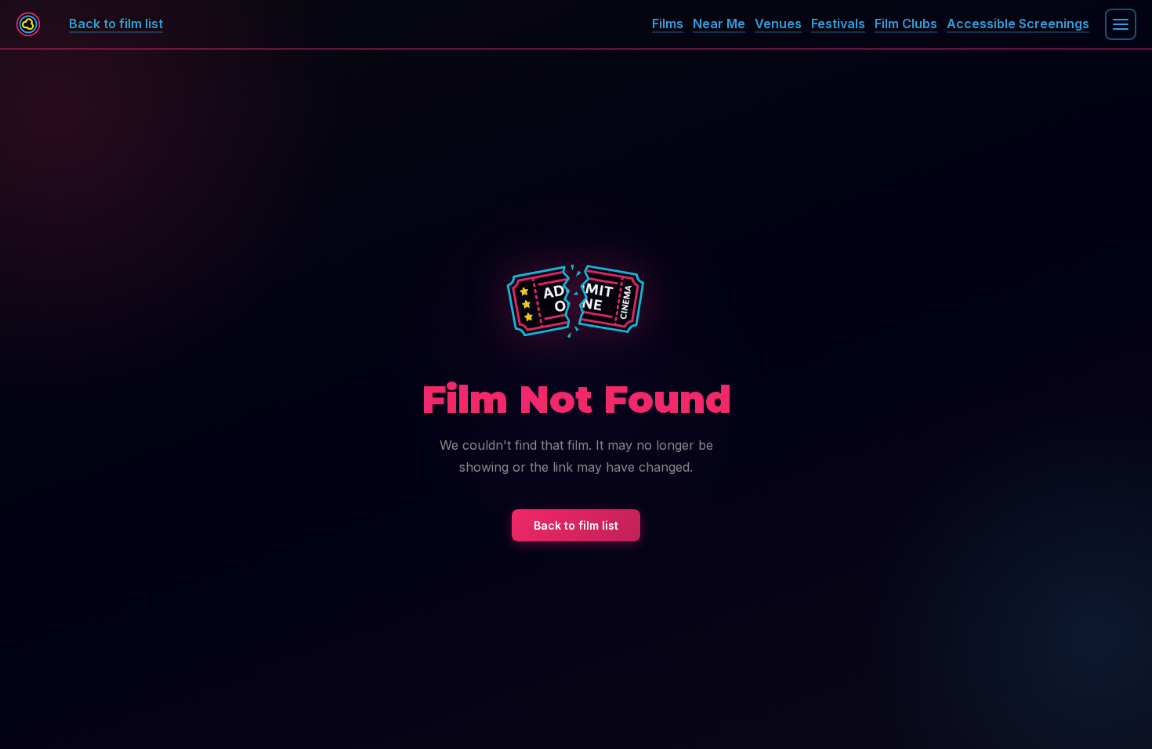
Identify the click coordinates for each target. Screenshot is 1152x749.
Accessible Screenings (1018, 23)
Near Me (719, 23)
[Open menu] (1120, 24)
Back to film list (576, 525)
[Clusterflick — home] (28, 24)
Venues (778, 23)
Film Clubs (906, 23)
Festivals (838, 23)
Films (667, 23)
